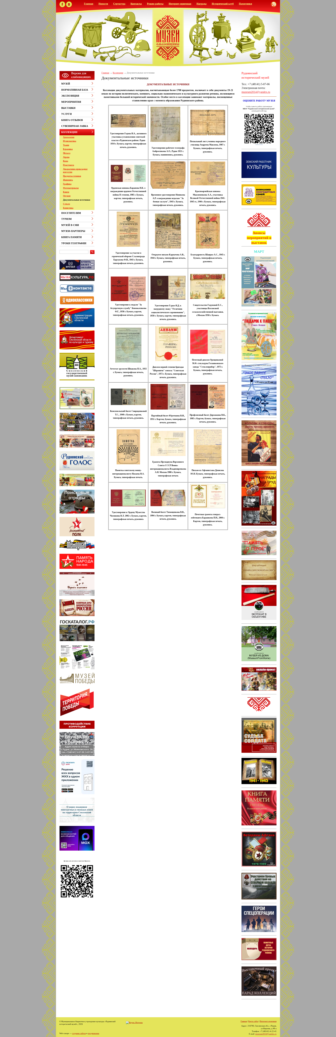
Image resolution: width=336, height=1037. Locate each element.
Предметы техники (72, 176)
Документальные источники (76, 200)
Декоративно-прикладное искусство (75, 170)
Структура (119, 3)
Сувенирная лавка (74, 126)
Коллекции (118, 73)
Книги (66, 192)
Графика (67, 184)
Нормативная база (74, 90)
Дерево (66, 157)
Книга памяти (71, 237)
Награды (201, 3)
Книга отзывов (72, 120)
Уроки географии (73, 243)
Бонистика (68, 208)
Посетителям (71, 213)
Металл (66, 153)
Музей (65, 83)
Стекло (66, 204)
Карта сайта (253, 1021)
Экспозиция (70, 96)
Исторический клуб (223, 3)
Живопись (68, 180)
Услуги (66, 114)
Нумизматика (69, 141)
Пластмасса (68, 165)
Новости (103, 3)
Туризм (66, 219)
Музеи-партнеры (73, 231)
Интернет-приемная (180, 3)
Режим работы (155, 3)
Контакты (136, 3)
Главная (88, 3)
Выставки (68, 108)
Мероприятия (71, 102)
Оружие (67, 196)
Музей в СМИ (70, 225)
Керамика (68, 149)
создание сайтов (79, 1033)
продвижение (93, 1033)
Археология (68, 137)
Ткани (66, 145)
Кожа (65, 161)
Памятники (245, 3)
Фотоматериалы (71, 188)
